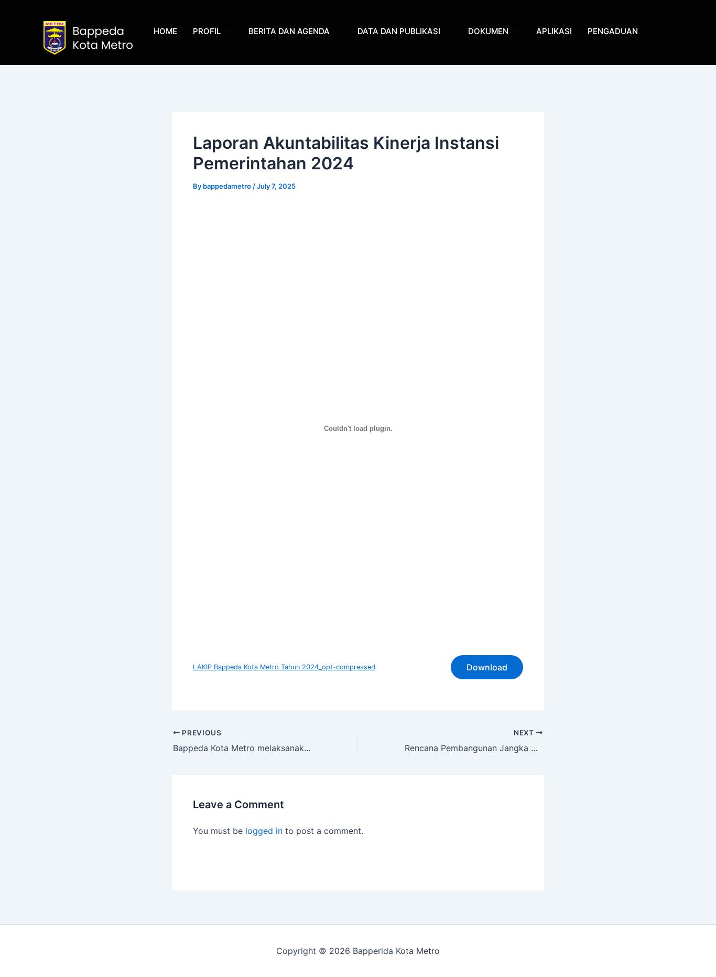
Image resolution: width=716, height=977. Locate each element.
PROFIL (207, 31)
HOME (165, 31)
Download (487, 667)
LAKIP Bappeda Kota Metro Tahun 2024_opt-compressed (284, 667)
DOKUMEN (488, 31)
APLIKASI (554, 31)
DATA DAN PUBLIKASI (398, 31)
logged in (264, 831)
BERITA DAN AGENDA (289, 31)
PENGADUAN (613, 31)
